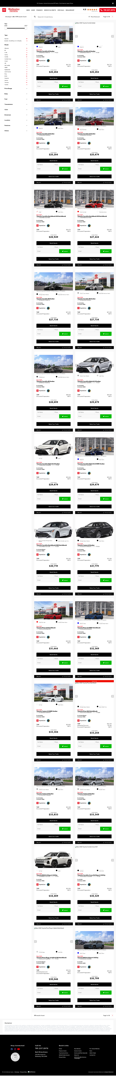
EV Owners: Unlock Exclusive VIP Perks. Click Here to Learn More (55, 3)
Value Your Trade (54, 94)
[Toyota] (4, 10)
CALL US (38, 100)
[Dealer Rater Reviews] (90, 10)
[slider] (6, 28)
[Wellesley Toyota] (14, 10)
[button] (71, 36)
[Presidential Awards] (17, 1057)
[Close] (113, 3)
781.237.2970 (108, 10)
